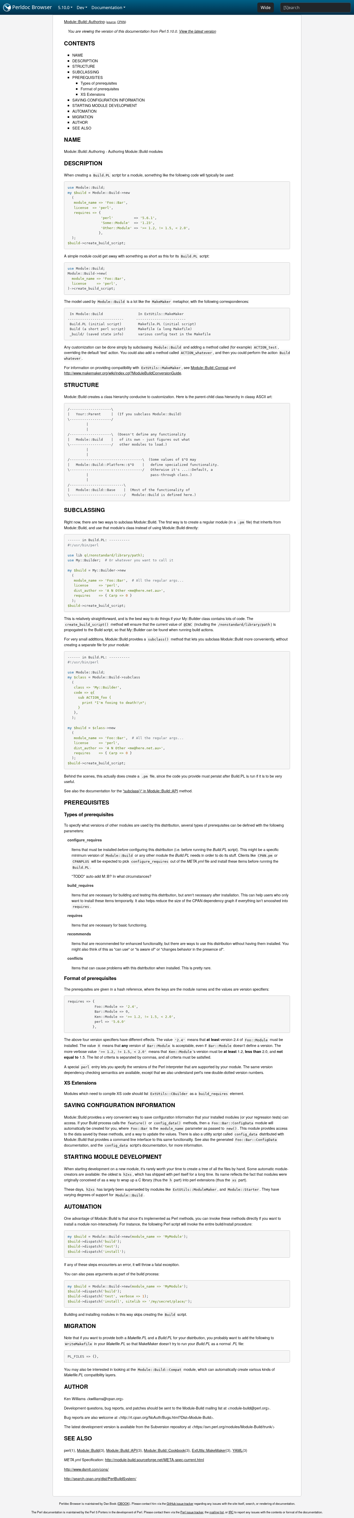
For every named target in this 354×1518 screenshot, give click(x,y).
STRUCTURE (83, 66)
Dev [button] (80, 7)
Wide (266, 7)
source (111, 22)
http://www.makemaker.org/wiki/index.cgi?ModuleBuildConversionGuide (122, 373)
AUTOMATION (84, 111)
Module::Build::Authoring (84, 21)
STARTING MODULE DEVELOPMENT (104, 105)
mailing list (216, 1512)
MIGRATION (82, 116)
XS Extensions (93, 94)
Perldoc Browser (31, 7)
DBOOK (123, 1503)
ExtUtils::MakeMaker (209, 1450)
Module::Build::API (121, 1450)
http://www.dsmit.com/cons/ (86, 1469)
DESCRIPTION (85, 60)
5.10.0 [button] (63, 7)
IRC (231, 1512)
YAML (237, 1450)
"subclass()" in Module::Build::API (150, 790)
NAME (77, 55)
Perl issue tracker (191, 1512)
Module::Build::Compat (209, 367)
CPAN (121, 22)
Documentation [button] (106, 7)
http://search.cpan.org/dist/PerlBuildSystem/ (100, 1478)
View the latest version (197, 31)
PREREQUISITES (87, 77)
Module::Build (88, 1450)
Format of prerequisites (100, 88)
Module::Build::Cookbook (164, 1450)
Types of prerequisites (99, 83)
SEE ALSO (81, 128)
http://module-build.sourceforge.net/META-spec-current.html (154, 1459)
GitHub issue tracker (180, 1503)
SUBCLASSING (85, 71)
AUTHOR (80, 122)
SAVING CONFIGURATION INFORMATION (108, 100)
